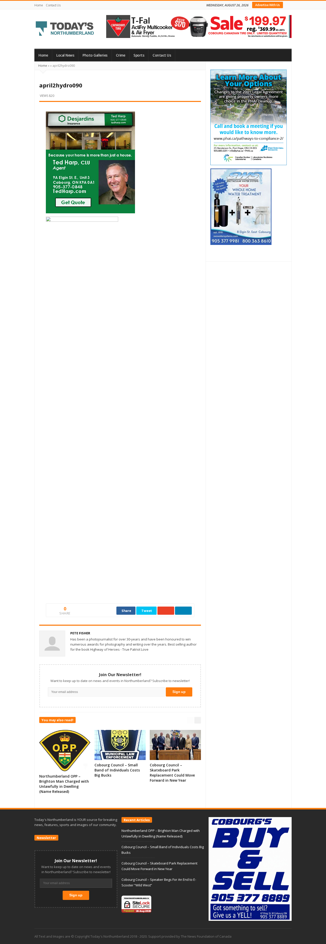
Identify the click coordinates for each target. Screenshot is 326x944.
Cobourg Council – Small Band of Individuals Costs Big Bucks (117, 770)
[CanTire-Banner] (199, 26)
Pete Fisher (80, 633)
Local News (65, 55)
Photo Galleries (95, 55)
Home (38, 5)
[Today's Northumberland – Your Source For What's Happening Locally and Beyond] (65, 29)
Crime (120, 55)
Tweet (146, 610)
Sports (138, 55)
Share (126, 610)
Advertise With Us (267, 5)
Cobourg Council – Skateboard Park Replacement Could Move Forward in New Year (172, 773)
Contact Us (53, 5)
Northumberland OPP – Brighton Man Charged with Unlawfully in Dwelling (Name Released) (64, 784)
